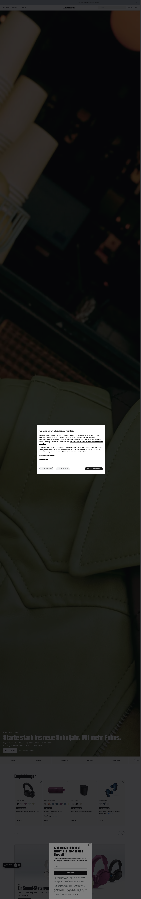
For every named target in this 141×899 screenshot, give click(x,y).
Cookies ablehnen (63, 469)
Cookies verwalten (46, 469)
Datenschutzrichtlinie (47, 455)
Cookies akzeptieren (93, 469)
